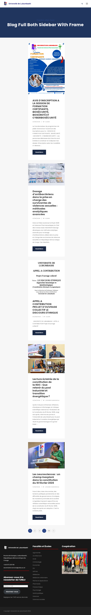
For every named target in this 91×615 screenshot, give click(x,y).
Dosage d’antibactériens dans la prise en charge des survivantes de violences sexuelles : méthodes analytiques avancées (45, 203)
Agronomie (36, 553)
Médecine (36, 574)
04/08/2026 (37, 317)
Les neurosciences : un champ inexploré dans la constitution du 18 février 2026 (46, 478)
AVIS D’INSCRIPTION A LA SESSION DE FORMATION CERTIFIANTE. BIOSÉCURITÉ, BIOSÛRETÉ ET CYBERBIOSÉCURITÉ (46, 109)
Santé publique (38, 593)
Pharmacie (36, 584)
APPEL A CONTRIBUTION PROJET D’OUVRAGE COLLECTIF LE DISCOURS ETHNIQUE (45, 307)
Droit (34, 559)
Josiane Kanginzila (52, 400)
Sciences (36, 596)
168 (49, 531)
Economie (36, 565)
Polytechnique (38, 587)
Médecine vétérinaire (40, 578)
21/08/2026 (36, 122)
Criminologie (37, 562)
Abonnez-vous (12, 592)
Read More (39, 152)
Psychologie (37, 590)
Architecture (37, 556)
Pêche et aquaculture (40, 581)
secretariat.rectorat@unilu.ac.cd (14, 568)
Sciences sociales (39, 599)
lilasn (47, 122)
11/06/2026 (36, 487)
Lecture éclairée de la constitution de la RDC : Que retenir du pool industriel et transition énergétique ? (46, 387)
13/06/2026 (36, 400)
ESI (34, 568)
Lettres (35, 571)
